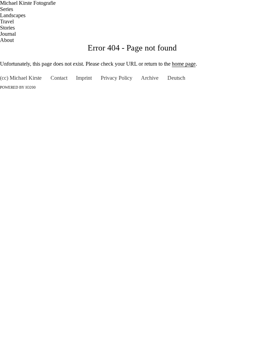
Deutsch (176, 78)
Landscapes (12, 15)
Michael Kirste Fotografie (28, 3)
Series (6, 9)
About (7, 40)
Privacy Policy (116, 78)
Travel (7, 21)
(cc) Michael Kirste (21, 78)
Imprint (84, 78)
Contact (59, 78)
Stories (7, 28)
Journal (8, 34)
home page (184, 64)
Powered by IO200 (18, 87)
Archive (149, 78)
